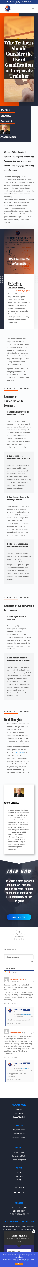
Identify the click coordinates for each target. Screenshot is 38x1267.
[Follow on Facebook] (23, 1192)
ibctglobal (18, 1010)
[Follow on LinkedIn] (19, 1192)
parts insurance (26, 1014)
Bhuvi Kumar (25, 1068)
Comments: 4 (6, 121)
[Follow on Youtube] (15, 1192)
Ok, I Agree (19, 1263)
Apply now (19, 917)
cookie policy (26, 1260)
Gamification (5, 115)
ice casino (20, 752)
